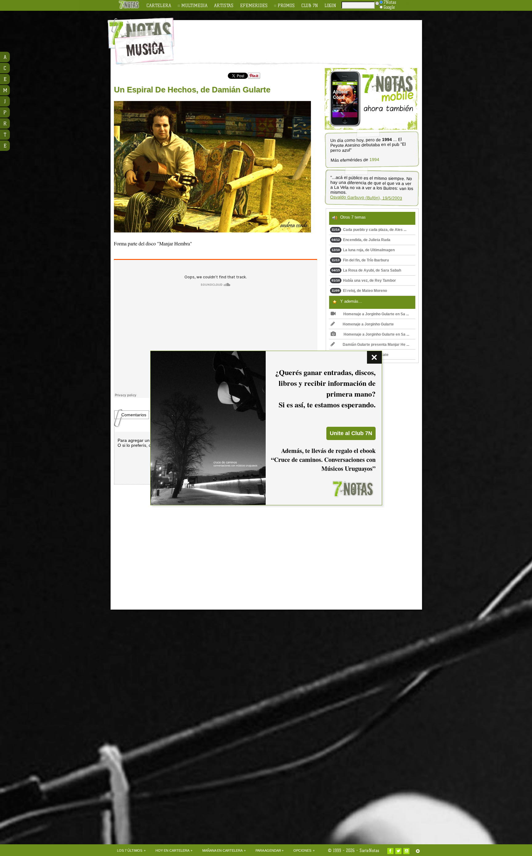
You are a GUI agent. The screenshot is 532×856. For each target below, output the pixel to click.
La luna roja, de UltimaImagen (363, 250)
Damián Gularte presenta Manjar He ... (376, 344)
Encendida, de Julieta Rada (361, 240)
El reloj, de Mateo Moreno (359, 291)
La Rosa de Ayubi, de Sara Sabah (366, 270)
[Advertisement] (306, 37)
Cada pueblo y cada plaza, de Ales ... (369, 230)
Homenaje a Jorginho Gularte (368, 324)
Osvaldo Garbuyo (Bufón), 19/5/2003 (366, 198)
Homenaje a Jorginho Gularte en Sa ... (376, 314)
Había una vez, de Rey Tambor (364, 280)
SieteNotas (369, 850)
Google (389, 7)
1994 (374, 159)
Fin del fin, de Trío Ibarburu (360, 260)
